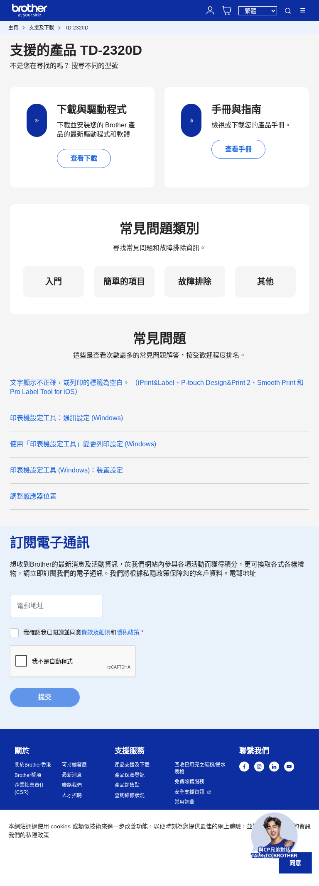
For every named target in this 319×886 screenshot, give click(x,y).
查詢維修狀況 (130, 795)
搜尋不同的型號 (94, 65)
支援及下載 (41, 28)
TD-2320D (76, 28)
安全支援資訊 (189, 792)
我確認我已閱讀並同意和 (83, 632)
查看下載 (84, 158)
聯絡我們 (72, 785)
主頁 (13, 28)
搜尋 (288, 10)
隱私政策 (128, 632)
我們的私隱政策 (28, 835)
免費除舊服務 (189, 782)
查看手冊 (238, 149)
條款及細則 (95, 632)
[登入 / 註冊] (210, 10)
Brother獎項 (28, 775)
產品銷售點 (127, 785)
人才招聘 (72, 795)
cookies (61, 826)
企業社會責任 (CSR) (29, 788)
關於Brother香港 (33, 765)
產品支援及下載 (132, 765)
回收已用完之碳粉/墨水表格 (200, 768)
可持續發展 (74, 765)
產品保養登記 (130, 775)
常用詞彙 (184, 802)
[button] (274, 835)
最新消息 (72, 775)
